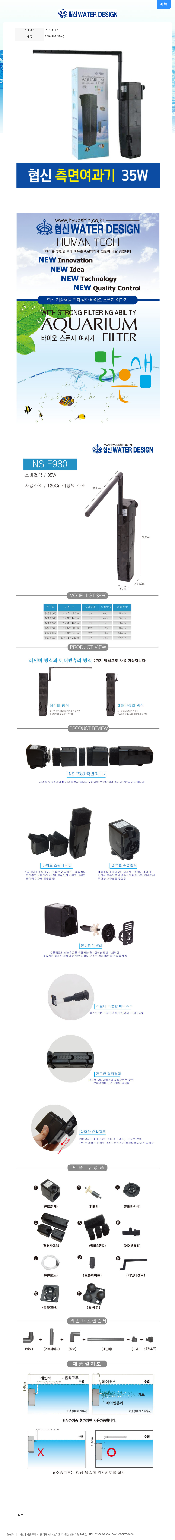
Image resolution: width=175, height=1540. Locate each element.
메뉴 (164, 4)
